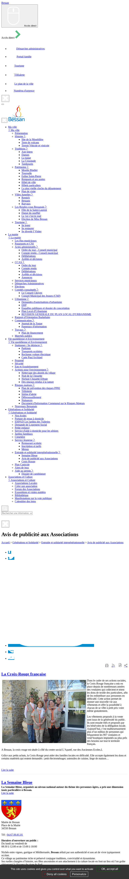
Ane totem (27, 151)
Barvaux (26, 203)
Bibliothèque (21, 495)
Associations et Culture (23, 480)
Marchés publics (23, 335)
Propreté (19, 360)
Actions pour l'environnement (30, 369)
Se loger (26, 225)
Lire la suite (7, 769)
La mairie (16, 237)
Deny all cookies (56, 874)
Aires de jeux (22, 467)
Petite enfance (22, 427)
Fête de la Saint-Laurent (34, 210)
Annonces (27, 277)
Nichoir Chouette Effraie (35, 378)
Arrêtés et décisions (32, 259)
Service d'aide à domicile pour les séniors (36, 430)
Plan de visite (29, 191)
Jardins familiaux (24, 433)
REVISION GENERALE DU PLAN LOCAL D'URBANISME (56, 314)
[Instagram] (51, 645)
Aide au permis (23, 470)
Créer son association (26, 486)
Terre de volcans (30, 142)
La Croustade (29, 160)
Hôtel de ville (29, 182)
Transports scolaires (32, 351)
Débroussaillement (31, 397)
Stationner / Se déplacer (27, 345)
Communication (23, 320)
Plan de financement (32, 332)
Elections (20, 286)
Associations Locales (26, 483)
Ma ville (15, 130)
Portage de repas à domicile (29, 418)
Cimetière (20, 436)
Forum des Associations (27, 489)
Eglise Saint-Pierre (31, 176)
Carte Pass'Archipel (32, 357)
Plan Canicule (22, 464)
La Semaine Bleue (16, 782)
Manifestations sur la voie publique (33, 498)
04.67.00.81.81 (15, 834)
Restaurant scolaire (31, 443)
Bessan (5, 2)
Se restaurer (28, 228)
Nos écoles (20, 415)
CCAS (18, 262)
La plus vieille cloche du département (41, 188)
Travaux (19, 329)
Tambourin (27, 163)
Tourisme (20, 222)
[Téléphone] (10, 651)
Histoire (19, 136)
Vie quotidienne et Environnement (29, 342)
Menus (25, 449)
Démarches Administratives (29, 283)
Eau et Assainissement (26, 366)
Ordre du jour (29, 265)
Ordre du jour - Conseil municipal (39, 250)
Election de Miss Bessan (34, 219)
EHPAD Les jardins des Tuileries (32, 421)
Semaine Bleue (29, 455)
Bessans (26, 200)
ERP (24, 305)
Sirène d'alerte (29, 394)
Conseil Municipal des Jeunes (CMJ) (41, 295)
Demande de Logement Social (31, 424)
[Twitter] (11, 558)
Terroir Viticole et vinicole (35, 145)
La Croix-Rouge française (23, 674)
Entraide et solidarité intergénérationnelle (36, 452)
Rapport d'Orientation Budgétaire (32, 317)
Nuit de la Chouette (32, 375)
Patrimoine (20, 167)
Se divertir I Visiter (31, 231)
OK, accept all (109, 869)
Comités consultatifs (25, 289)
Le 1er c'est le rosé (31, 216)
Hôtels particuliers (31, 185)
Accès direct (30, 25)
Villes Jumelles (23, 194)
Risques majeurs (23, 385)
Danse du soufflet (31, 213)
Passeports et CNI (24, 243)
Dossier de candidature (34, 473)
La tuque (26, 157)
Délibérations (29, 256)
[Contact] (11, 658)
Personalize (79, 874)
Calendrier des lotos (25, 501)
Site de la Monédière (32, 139)
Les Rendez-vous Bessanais (29, 206)
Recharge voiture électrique (36, 354)
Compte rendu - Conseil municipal (40, 253)
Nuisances (27, 400)
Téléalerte (27, 391)
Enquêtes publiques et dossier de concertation (46, 308)
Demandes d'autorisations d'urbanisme (42, 302)
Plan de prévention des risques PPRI (41, 388)
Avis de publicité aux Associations (40, 458)
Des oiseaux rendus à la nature (38, 381)
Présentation (21, 133)
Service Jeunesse (24, 440)
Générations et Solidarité (24, 412)
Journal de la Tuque (32, 323)
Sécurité (19, 363)
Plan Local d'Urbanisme (34, 311)
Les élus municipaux (26, 240)
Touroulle (27, 173)
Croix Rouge (28, 461)
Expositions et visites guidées (30, 492)
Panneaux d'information (34, 326)
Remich (26, 197)
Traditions (20, 148)
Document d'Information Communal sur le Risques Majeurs (53, 403)
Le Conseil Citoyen (32, 292)
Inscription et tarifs (31, 446)
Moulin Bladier (30, 170)
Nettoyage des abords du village (38, 372)
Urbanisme (20, 299)
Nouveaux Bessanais (26, 406)
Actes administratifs (25, 246)
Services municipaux (26, 280)
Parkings (26, 348)
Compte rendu (29, 268)
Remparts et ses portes (33, 179)
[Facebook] (9, 552)
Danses (25, 154)
